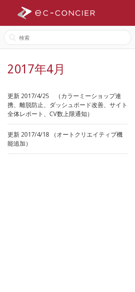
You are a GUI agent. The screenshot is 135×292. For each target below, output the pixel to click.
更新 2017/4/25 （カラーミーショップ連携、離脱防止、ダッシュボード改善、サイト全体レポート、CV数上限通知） (68, 105)
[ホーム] (56, 13)
